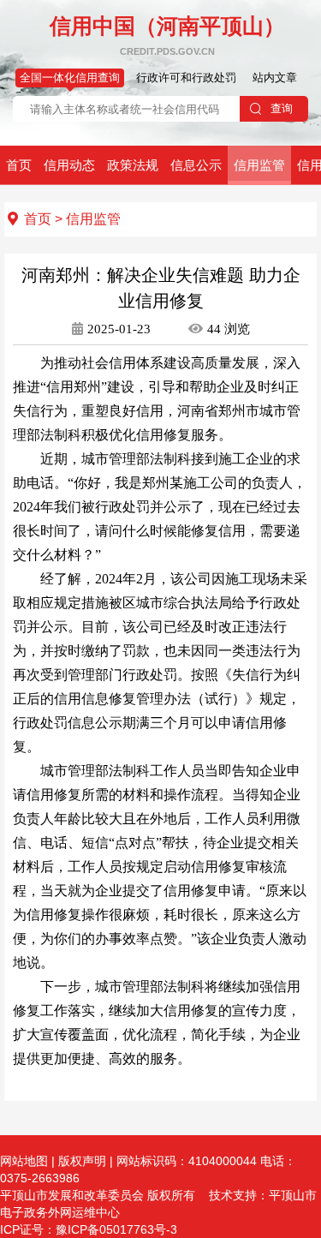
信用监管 (259, 165)
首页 (19, 165)
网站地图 (24, 1161)
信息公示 (196, 165)
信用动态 (69, 165)
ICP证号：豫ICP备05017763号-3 (90, 1229)
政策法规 (132, 165)
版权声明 (82, 1161)
